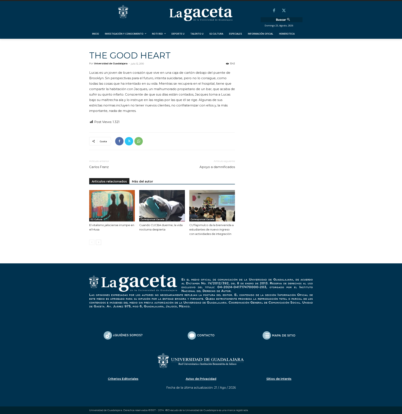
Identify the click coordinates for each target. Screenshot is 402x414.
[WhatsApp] (138, 141)
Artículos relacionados (109, 181)
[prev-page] (91, 242)
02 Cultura (96, 219)
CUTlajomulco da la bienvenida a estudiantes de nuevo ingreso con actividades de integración (211, 229)
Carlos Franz (99, 167)
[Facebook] (274, 11)
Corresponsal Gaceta (152, 219)
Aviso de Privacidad (201, 379)
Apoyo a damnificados (217, 167)
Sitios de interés (278, 379)
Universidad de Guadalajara (111, 63)
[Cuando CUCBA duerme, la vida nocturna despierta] (162, 205)
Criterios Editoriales (123, 379)
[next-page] (98, 242)
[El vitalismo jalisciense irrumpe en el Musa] (112, 205)
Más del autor (142, 181)
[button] (283, 19)
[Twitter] (283, 11)
